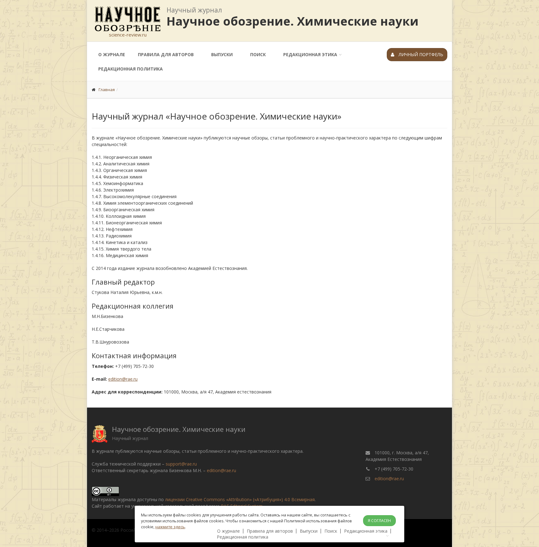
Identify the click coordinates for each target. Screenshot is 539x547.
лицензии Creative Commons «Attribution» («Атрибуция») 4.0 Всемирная (240, 499)
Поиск (258, 54)
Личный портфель (420, 54)
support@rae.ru (181, 464)
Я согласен (379, 520)
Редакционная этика (310, 54)
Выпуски (222, 54)
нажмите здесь (170, 527)
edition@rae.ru (123, 379)
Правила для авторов (166, 54)
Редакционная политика (130, 69)
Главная (107, 89)
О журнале (111, 54)
